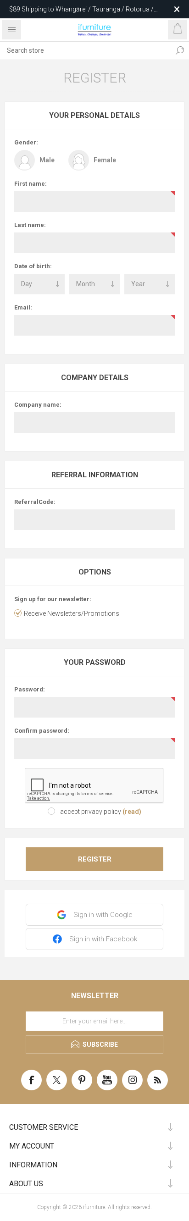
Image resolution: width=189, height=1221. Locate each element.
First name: (30, 183)
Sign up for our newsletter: (52, 599)
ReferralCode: (35, 501)
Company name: (37, 404)
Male (47, 160)
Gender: (26, 142)
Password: (29, 689)
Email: (23, 307)
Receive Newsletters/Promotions (71, 613)
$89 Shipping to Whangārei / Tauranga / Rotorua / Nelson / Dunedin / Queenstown (81, 9)
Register (94, 859)
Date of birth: (33, 266)
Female (105, 160)
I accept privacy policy (89, 811)
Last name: (30, 224)
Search (180, 50)
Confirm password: (41, 730)
